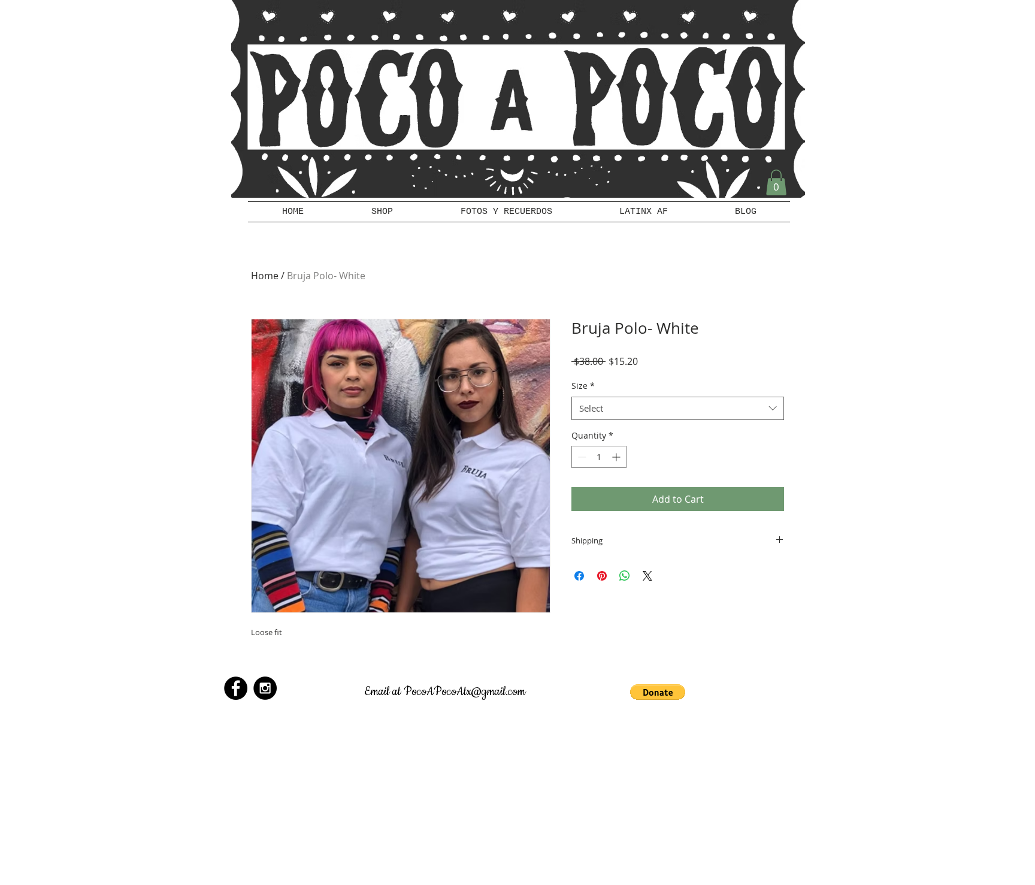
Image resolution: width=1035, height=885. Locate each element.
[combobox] (677, 408)
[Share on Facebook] (579, 576)
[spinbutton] (599, 456)
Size (583, 385)
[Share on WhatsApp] (625, 576)
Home (265, 275)
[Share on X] (647, 576)
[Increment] (617, 456)
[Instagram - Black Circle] (265, 688)
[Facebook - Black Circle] (235, 688)
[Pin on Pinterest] (602, 576)
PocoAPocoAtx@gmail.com (464, 692)
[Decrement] (580, 456)
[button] (776, 182)
